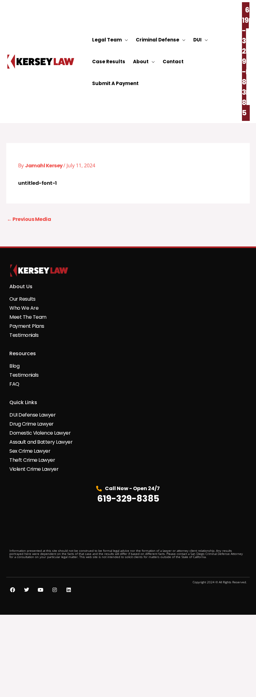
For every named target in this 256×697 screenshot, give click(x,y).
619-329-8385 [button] (245, 61)
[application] (125, 39)
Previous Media (29, 219)
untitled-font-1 (37, 183)
